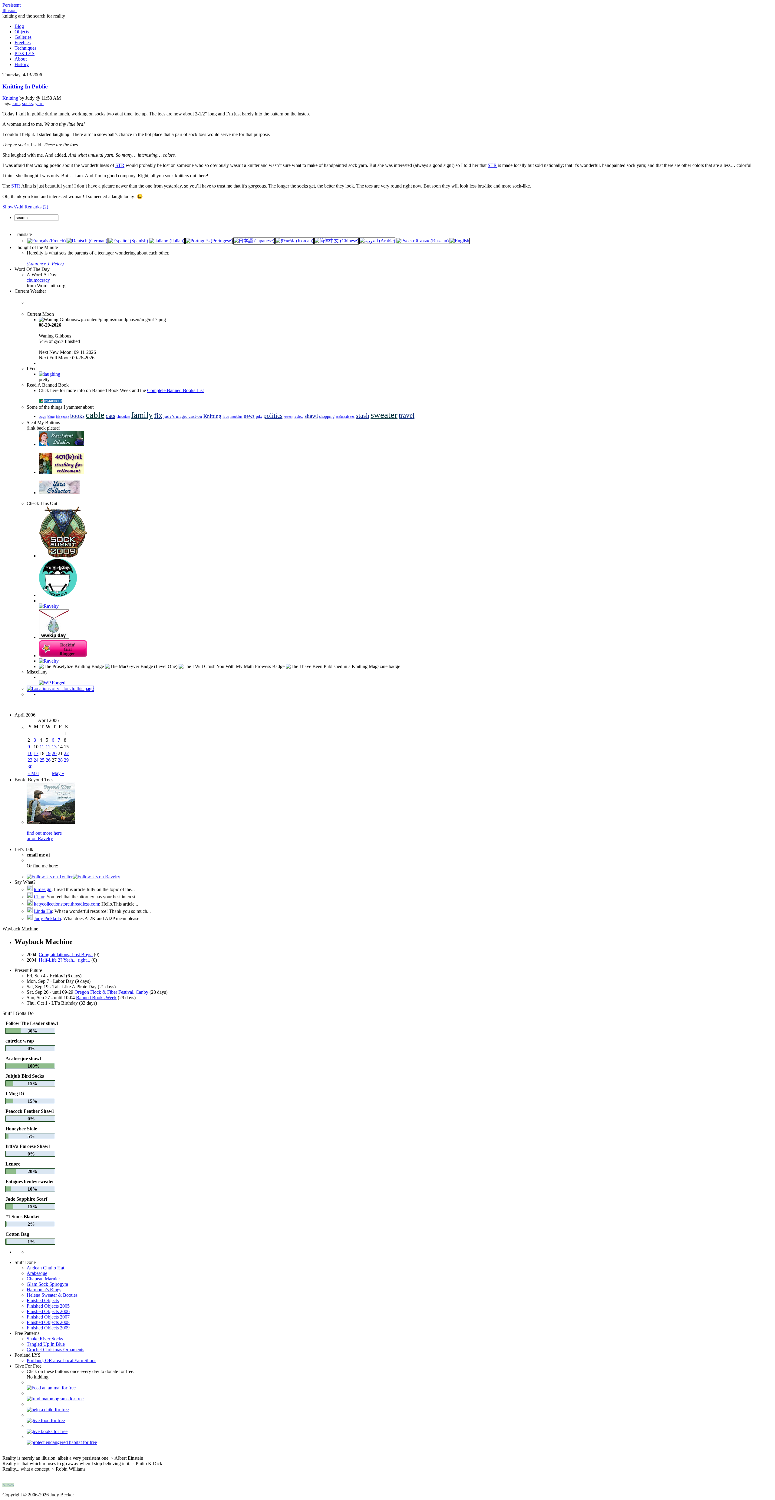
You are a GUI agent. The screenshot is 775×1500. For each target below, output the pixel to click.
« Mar (33, 773)
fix (158, 415)
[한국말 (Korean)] (294, 240)
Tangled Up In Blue (46, 1344)
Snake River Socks (45, 1338)
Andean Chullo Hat (45, 1267)
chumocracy (38, 280)
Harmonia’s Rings (44, 1289)
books (77, 416)
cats (110, 415)
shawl (311, 416)
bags (42, 416)
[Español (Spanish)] (128, 240)
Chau (39, 896)
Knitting (10, 98)
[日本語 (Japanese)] (254, 240)
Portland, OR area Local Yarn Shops (61, 1360)
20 (54, 753)
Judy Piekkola (47, 918)
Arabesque (37, 1273)
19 (48, 753)
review (298, 416)
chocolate (123, 417)
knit (16, 103)
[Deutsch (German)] (87, 240)
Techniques (25, 48)
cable (95, 415)
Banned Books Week (96, 997)
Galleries (23, 37)
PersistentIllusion (11, 7)
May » (58, 773)
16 (30, 753)
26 (48, 760)
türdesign (42, 889)
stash (362, 415)
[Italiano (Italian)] (167, 240)
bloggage (62, 416)
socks (27, 103)
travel (406, 415)
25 (42, 760)
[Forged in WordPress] (52, 682)
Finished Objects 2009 (48, 1327)
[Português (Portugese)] (209, 240)
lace (226, 416)
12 (48, 746)
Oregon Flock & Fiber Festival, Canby (111, 992)
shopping (327, 416)
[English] (459, 240)
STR (119, 165)
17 (36, 753)
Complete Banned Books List (175, 390)
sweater (384, 415)
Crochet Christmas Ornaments (55, 1349)
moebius (236, 417)
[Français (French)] (46, 240)
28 (60, 760)
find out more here (44, 833)
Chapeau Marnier (43, 1278)
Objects (22, 31)
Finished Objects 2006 (48, 1311)
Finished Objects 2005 (48, 1306)
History (22, 64)
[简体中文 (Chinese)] (336, 240)
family (142, 415)
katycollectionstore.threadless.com (66, 903)
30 (30, 766)
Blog (19, 26)
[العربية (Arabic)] (377, 240)
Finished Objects (43, 1300)
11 (42, 746)
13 (54, 746)
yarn (39, 103)
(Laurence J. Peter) (45, 263)
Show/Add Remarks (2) (25, 206)
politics (272, 415)
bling (51, 416)
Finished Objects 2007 (48, 1316)
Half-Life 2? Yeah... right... (64, 960)
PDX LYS (25, 53)
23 (30, 760)
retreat (288, 416)
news (249, 416)
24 (36, 760)
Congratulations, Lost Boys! (66, 954)
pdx (259, 416)
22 (66, 753)
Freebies (23, 42)
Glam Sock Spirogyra (47, 1284)
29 (66, 760)
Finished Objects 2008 (48, 1322)
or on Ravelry (40, 838)
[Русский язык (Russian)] (422, 240)
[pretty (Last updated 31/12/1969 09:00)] (49, 374)
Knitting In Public (25, 86)
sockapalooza (345, 416)
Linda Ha (43, 911)
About (21, 59)
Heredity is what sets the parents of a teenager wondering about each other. (98, 258)
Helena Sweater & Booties (52, 1295)
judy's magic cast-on (182, 416)
